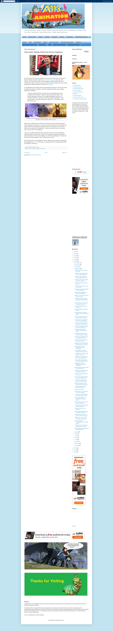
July (76, 433)
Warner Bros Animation (60, 44)
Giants (40, 125)
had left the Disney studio (49, 79)
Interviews (54, 36)
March (76, 441)
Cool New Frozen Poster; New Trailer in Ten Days (81, 354)
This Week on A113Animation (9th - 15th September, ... (81, 357)
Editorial (75, 93)
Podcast (62, 36)
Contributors (69, 36)
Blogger (62, 620)
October (77, 266)
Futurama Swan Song (78, 97)
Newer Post (27, 152)
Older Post (64, 152)
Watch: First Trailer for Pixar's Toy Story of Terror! (81, 340)
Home (24, 36)
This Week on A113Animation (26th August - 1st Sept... (81, 426)
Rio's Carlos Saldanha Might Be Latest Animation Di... (81, 377)
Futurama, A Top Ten (79, 389)
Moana (45, 125)
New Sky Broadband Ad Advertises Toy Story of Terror (80, 399)
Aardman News (76, 85)
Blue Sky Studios (53, 42)
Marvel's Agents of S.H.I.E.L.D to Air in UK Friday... (81, 402)
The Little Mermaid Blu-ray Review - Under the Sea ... (81, 380)
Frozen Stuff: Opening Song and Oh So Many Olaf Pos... (81, 360)
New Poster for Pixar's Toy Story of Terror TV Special (81, 415)
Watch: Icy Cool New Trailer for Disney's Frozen (82, 296)
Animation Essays (77, 87)
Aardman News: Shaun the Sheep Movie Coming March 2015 (82, 313)
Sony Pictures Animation (67, 42)
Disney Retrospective (78, 92)
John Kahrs (33, 148)
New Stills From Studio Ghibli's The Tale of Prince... (81, 290)
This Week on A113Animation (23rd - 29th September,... (81, 274)
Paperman (38, 148)
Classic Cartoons (77, 90)
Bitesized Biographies (78, 88)
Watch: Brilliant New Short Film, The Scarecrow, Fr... (82, 368)
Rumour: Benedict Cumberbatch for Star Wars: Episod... (81, 422)
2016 (75, 255)
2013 (75, 261)
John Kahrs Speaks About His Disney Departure (81, 406)
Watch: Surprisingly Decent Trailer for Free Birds (81, 293)
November (77, 264)
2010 (75, 452)
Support (40, 36)
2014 (75, 259)
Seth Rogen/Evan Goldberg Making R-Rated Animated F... (81, 300)
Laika (49, 44)
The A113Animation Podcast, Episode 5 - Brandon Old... (81, 323)
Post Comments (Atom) (35, 155)
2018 (75, 251)
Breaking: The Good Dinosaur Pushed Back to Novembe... (81, 344)
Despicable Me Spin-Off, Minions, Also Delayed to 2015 (81, 330)
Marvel (45, 42)
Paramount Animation (73, 44)
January (77, 445)
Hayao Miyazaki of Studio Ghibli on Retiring (80, 387)
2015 (75, 257)
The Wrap (50, 84)
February (77, 443)
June (76, 435)
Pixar (30, 42)
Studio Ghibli (42, 44)
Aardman (78, 42)
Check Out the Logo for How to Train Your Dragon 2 (81, 392)
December (77, 262)
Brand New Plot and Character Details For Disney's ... (81, 280)
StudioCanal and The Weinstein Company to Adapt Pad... (80, 364)
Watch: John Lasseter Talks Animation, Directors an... (81, 418)
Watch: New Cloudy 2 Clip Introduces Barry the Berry (81, 384)
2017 (75, 253)
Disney (24, 42)
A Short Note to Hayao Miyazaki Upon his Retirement (80, 347)
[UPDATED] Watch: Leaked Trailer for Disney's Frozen (81, 334)
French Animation (77, 95)
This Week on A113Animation (80, 98)
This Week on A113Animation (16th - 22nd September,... (81, 320)
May (76, 437)
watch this (34, 142)
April (76, 439)
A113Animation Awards (81, 36)
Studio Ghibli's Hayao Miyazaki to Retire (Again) (82, 429)
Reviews (47, 36)
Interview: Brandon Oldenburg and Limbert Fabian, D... (81, 327)
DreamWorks (37, 42)
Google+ (74, 526)
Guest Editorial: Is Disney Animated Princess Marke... (81, 351)
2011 (75, 450)
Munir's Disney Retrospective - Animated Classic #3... (81, 303)
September (77, 268)
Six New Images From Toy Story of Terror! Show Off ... (81, 277)
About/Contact (32, 36)
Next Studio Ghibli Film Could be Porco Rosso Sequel (81, 317)
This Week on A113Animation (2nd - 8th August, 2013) (81, 395)
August (76, 432)
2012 (75, 448)
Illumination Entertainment (30, 44)
